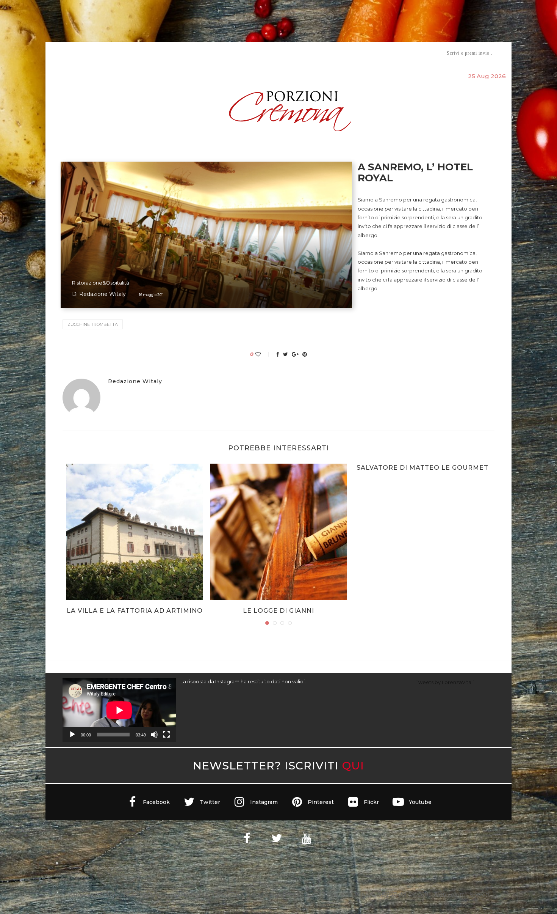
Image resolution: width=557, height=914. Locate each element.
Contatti (368, 52)
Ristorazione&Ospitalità (100, 283)
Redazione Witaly (102, 294)
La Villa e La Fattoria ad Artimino (135, 610)
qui (353, 765)
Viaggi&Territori (304, 52)
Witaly (120, 52)
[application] (119, 710)
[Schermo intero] (166, 734)
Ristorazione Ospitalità (199, 52)
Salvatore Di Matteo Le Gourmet (422, 467)
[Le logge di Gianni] (278, 532)
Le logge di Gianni (278, 610)
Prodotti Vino (256, 52)
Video (342, 52)
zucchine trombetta (92, 324)
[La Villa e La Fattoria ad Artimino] (134, 532)
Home (57, 52)
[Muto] (154, 734)
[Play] (72, 734)
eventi (146, 53)
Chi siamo (85, 53)
